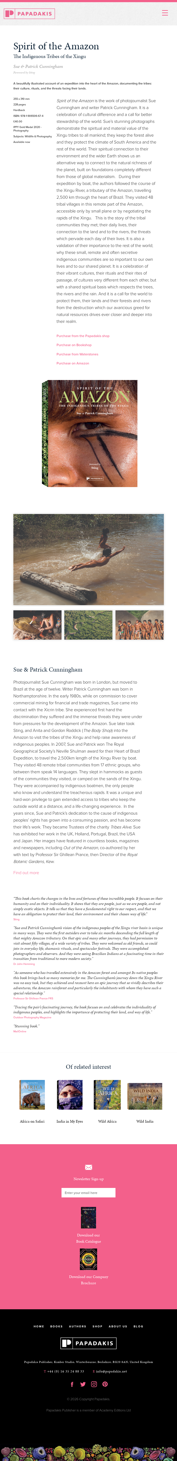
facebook (72, 1384)
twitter (83, 1384)
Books (56, 1326)
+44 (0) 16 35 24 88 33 (64, 1371)
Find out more (26, 872)
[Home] (29, 13)
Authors (78, 1326)
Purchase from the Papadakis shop (83, 336)
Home (39, 1326)
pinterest (105, 1384)
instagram (94, 1384)
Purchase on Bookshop (74, 345)
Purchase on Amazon (73, 363)
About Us (118, 1326)
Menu (165, 12)
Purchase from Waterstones (77, 354)
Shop (98, 1326)
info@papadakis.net (110, 1371)
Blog (139, 1326)
